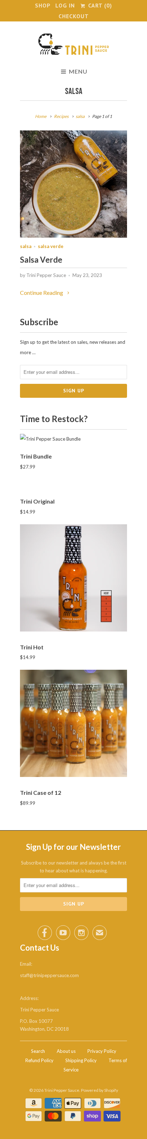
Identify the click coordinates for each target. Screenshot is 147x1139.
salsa (73, 91)
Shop (43, 5)
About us (66, 1051)
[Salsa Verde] (73, 235)
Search (38, 1051)
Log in (65, 5)
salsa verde (51, 246)
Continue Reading (42, 292)
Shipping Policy (81, 1060)
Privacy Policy (101, 1051)
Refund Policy (39, 1060)
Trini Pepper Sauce (61, 1090)
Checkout (74, 16)
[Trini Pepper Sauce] (73, 45)
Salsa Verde (41, 259)
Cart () (99, 5)
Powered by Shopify (99, 1090)
